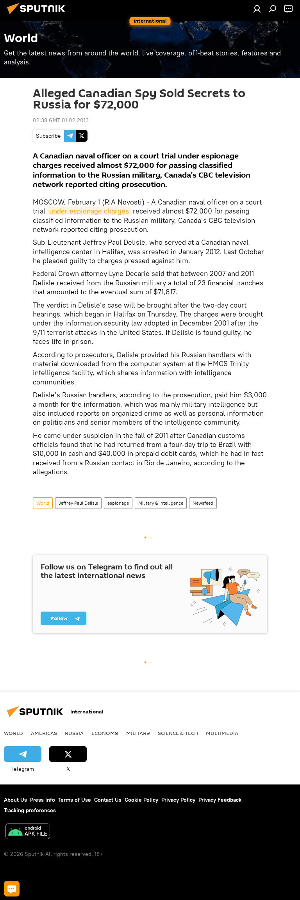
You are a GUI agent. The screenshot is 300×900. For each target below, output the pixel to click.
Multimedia (222, 732)
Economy (104, 732)
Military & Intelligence (160, 503)
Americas (44, 732)
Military (138, 732)
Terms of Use (74, 799)
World (42, 503)
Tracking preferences (30, 810)
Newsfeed (203, 503)
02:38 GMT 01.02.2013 (61, 120)
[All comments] (12, 888)
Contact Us (107, 799)
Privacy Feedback (219, 799)
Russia (74, 732)
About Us (15, 799)
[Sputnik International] (38, 15)
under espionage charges (89, 210)
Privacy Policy (178, 799)
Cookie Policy (141, 799)
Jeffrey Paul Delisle (78, 503)
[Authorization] (257, 8)
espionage (118, 503)
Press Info (42, 799)
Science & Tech (178, 732)
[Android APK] (27, 832)
